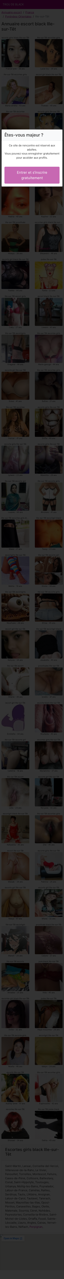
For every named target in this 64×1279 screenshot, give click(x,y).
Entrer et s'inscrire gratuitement (32, 175)
